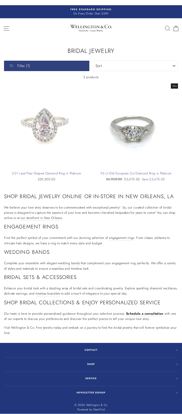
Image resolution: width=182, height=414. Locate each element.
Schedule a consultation (145, 313)
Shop (91, 364)
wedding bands (69, 263)
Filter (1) (23, 65)
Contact (91, 350)
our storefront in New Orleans (41, 217)
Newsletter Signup (91, 392)
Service (91, 378)
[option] (91, 12)
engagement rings (121, 237)
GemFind (99, 409)
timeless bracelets (48, 293)
